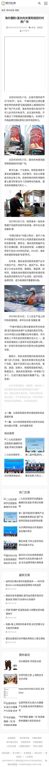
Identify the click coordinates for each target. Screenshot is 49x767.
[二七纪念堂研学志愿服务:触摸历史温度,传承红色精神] (14, 445)
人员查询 (29, 757)
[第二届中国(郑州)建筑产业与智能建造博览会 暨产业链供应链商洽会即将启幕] (35, 445)
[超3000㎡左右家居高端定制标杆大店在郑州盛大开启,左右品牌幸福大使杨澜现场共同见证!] (10, 559)
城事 (17, 10)
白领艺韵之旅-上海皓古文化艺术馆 (31, 677)
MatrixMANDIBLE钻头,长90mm (31, 691)
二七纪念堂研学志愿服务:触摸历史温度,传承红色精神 (31, 503)
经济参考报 (24, 738)
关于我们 (16, 753)
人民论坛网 (11, 746)
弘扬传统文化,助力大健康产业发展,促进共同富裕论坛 (31, 706)
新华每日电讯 (12, 742)
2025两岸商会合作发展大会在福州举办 (23, 476)
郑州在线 (21, 3)
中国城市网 (25, 742)
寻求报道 (27, 753)
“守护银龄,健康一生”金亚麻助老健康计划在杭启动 (32, 719)
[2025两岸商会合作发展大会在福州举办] (14, 466)
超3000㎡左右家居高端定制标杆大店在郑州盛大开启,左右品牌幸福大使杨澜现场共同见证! (31, 559)
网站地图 (5, 753)
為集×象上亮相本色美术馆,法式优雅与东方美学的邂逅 (25, 626)
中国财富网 (37, 742)
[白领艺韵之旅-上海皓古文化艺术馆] (10, 679)
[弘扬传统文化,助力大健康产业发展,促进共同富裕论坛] (10, 706)
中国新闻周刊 (24, 746)
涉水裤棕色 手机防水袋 (30, 661)
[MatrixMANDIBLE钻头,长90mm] (10, 693)
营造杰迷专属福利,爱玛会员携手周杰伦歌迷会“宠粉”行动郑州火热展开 (24, 597)
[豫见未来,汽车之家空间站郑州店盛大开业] (35, 466)
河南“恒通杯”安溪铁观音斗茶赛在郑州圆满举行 (25, 612)
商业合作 (38, 753)
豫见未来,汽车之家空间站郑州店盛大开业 (31, 543)
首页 (3, 10)
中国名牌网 (37, 738)
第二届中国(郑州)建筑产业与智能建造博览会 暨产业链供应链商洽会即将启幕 (31, 517)
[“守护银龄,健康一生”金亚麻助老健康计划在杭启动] (10, 721)
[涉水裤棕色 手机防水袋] (10, 665)
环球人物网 (37, 746)
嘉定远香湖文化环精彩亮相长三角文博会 (25, 638)
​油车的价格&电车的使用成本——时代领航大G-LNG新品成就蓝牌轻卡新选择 (25, 583)
